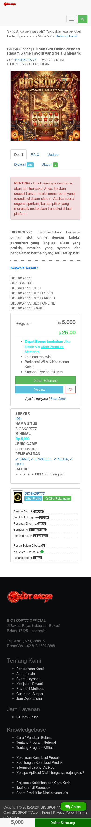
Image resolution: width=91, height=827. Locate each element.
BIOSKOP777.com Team (31, 812)
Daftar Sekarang (45, 380)
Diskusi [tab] (23, 164)
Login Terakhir (30, 535)
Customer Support (30, 693)
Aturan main (25, 673)
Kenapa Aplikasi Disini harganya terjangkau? (50, 772)
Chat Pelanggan (59, 498)
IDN (18, 418)
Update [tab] (52, 154)
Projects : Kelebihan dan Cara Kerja (43, 782)
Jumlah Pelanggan (31, 517)
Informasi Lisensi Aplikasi (35, 767)
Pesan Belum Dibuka (29, 545)
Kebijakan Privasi (29, 683)
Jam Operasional (29, 698)
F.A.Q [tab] (35, 154)
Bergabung (30, 529)
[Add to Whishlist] (70, 389)
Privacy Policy (64, 812)
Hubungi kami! (66, 35)
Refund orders (27, 557)
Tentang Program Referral (36, 742)
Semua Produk (28, 511)
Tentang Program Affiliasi (35, 747)
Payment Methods (30, 688)
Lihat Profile (33, 498)
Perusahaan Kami (30, 668)
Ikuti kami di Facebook (33, 787)
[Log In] (83, 19)
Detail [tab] (18, 154)
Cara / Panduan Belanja (34, 737)
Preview (39, 389)
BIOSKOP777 (25, 59)
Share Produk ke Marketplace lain (42, 792)
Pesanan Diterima (29, 523)
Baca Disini (58, 399)
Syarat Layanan (28, 678)
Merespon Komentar (28, 551)
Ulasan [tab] (49, 164)
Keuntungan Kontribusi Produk (39, 762)
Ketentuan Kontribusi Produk (38, 757)
